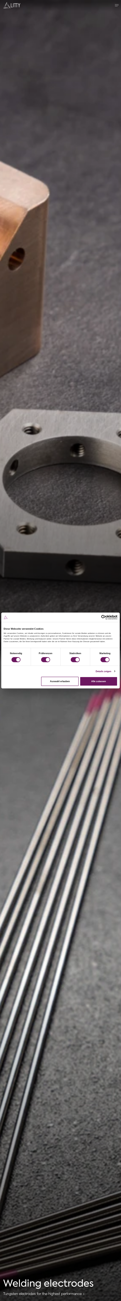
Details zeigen (103, 671)
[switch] (45, 659)
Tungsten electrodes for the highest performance (42, 1293)
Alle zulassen (98, 681)
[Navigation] (116, 5)
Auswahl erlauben (60, 681)
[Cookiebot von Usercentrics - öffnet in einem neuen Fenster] (103, 617)
